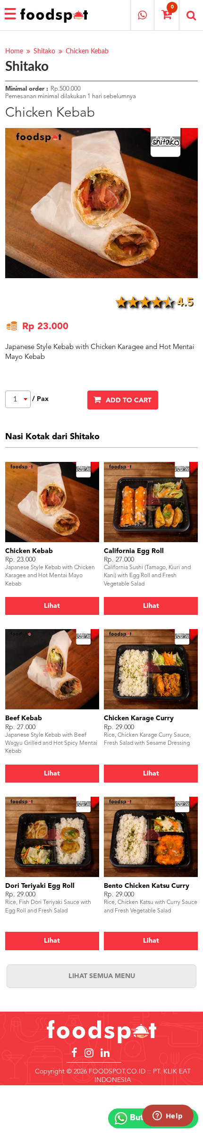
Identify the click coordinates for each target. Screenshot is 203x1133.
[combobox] (18, 399)
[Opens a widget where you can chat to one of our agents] (168, 1116)
